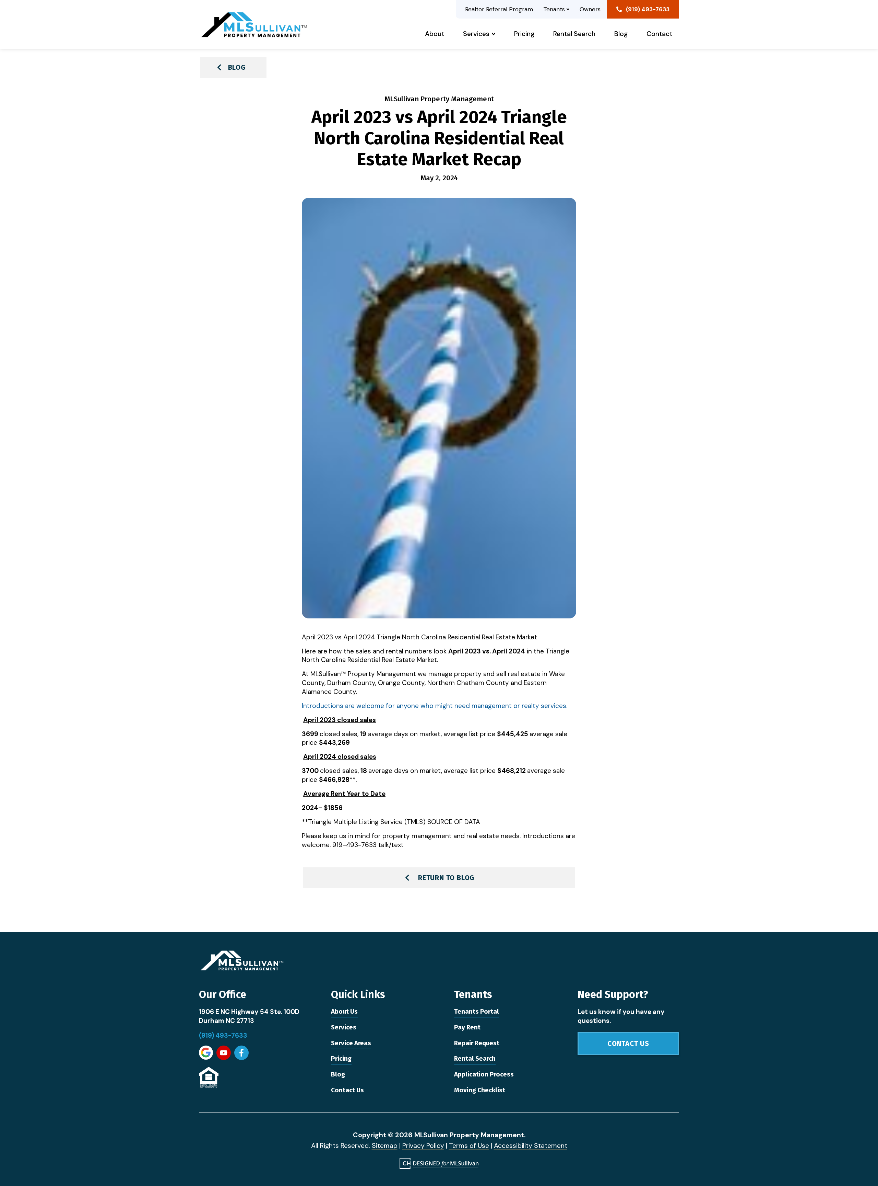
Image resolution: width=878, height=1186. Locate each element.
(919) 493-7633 (223, 1035)
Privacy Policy (423, 1145)
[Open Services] (493, 34)
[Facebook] (241, 1053)
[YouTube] (223, 1053)
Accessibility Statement (530, 1145)
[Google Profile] (206, 1053)
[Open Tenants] (568, 9)
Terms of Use (469, 1145)
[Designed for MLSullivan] (439, 1163)
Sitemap (385, 1145)
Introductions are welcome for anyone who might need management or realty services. (434, 706)
